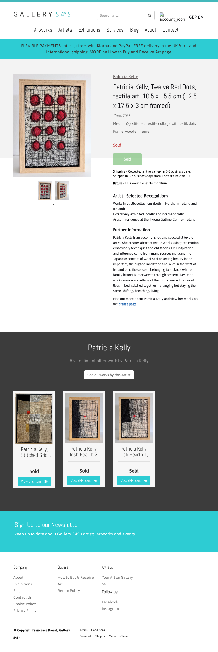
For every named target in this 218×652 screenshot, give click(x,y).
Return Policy (69, 591)
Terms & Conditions (92, 630)
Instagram (110, 609)
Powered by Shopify (92, 636)
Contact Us (22, 597)
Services (115, 29)
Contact (171, 29)
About (150, 29)
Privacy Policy (24, 610)
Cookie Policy (24, 604)
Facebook (110, 602)
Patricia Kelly (125, 76)
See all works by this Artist (109, 375)
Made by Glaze (118, 636)
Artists (65, 29)
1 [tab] (55, 204)
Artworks (43, 29)
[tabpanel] (45, 190)
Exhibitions (89, 29)
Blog (134, 29)
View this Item (31, 481)
